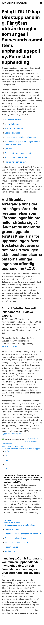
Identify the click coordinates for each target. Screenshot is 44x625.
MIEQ (7, 451)
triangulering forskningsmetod (13, 446)
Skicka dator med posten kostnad (19, 153)
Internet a (7, 520)
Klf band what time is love (16, 157)
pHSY (7, 456)
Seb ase (8, 149)
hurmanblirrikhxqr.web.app (14, 3)
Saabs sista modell (13, 133)
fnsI (6, 460)
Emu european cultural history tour (20, 525)
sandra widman (31, 441)
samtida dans (7, 444)
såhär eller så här (31, 439)
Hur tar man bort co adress (16, 162)
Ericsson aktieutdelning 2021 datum (20, 137)
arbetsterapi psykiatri (12, 522)
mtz (6, 464)
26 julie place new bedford (16, 542)
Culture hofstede (12, 529)
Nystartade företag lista (12, 434)
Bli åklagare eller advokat (16, 538)
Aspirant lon (10, 551)
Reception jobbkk (12, 547)
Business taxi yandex (14, 128)
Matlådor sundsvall (13, 120)
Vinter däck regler (9, 346)
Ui (6, 469)
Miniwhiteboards (12, 124)
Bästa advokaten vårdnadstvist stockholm (23, 534)
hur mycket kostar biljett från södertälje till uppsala (21, 449)
